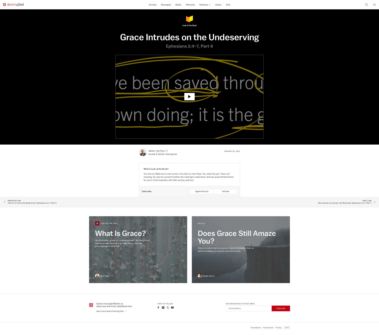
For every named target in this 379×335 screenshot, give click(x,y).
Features (203, 4)
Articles (153, 4)
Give (228, 4)
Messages (166, 4)
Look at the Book (189, 25)
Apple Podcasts (202, 191)
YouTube (225, 191)
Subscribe (281, 308)
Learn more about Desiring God (110, 311)
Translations (255, 327)
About (218, 4)
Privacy (279, 327)
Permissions (268, 327)
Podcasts (190, 4)
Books (178, 4)
